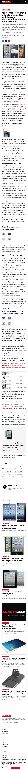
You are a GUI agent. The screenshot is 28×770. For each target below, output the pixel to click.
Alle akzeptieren (15, 767)
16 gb (22, 468)
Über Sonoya (4, 749)
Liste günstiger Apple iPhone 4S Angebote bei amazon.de (13, 406)
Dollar (15, 471)
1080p (3, 474)
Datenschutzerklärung (8, 764)
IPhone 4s (17, 468)
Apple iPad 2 (7, 106)
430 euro (9, 474)
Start (2, 4)
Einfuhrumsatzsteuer (17, 474)
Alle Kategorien (5, 744)
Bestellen (15, 466)
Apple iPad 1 (23, 104)
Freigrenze (15, 476)
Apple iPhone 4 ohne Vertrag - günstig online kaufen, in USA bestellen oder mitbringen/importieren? (13, 560)
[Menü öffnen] (25, 2)
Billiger (3, 468)
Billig (20, 466)
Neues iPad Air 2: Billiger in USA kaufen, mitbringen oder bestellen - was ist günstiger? (13, 659)
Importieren (9, 468)
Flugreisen (9, 476)
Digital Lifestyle (5, 731)
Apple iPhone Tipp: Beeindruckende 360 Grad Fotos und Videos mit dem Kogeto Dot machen (14, 693)
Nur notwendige (6, 767)
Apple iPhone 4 (19, 106)
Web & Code (4, 738)
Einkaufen (20, 471)
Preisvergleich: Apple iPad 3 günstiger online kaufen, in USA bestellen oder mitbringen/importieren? (13, 527)
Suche (3, 748)
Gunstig (8, 466)
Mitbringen (22, 476)
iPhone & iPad (7, 4)
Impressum (4, 757)
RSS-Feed (4, 751)
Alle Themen (4, 746)
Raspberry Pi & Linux (6, 735)
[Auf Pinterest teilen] (9, 41)
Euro (3, 476)
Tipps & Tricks (5, 736)
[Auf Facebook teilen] (3, 41)
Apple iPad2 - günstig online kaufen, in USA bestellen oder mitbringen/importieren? (13, 593)
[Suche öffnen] (22, 2)
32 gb (3, 471)
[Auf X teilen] (6, 41)
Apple (3, 466)
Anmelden (9, 471)
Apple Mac (4, 729)
